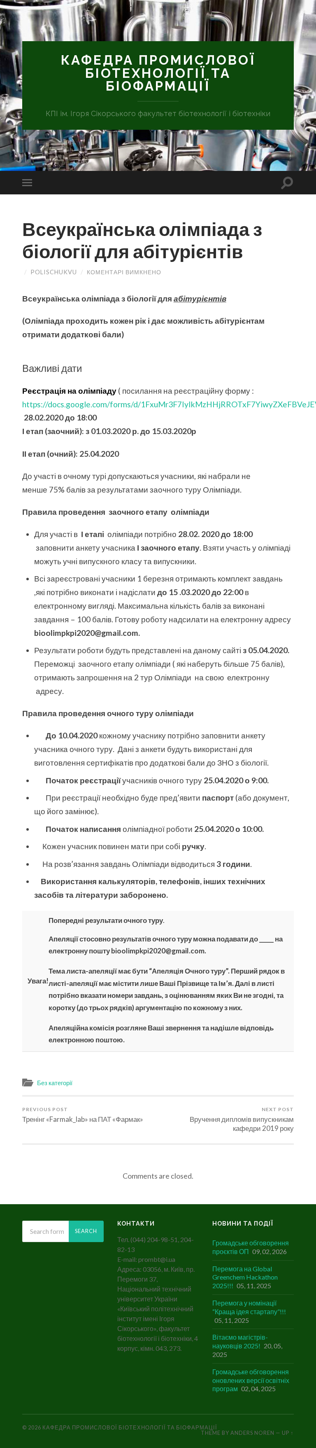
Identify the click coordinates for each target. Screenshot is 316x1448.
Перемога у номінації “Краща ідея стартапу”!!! (249, 1307)
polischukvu (53, 272)
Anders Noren (252, 1432)
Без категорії (54, 1082)
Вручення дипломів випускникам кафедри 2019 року (242, 1119)
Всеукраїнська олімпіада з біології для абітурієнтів (142, 240)
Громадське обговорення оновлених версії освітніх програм (250, 1380)
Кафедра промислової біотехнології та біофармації (158, 72)
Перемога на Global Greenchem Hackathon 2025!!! (245, 1277)
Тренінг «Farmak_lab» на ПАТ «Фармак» (82, 1114)
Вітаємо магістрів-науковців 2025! (240, 1341)
